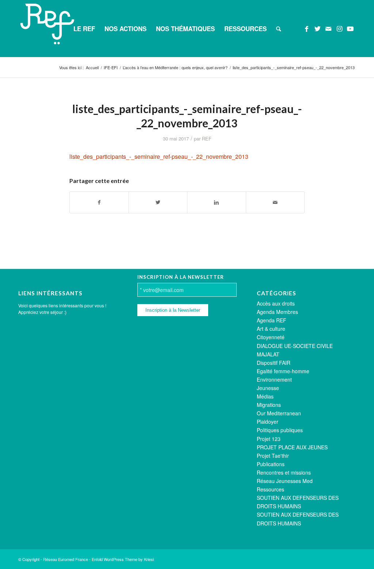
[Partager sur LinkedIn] (216, 202)
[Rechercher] (278, 28)
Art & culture (271, 328)
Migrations (269, 404)
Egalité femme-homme (283, 371)
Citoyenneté (271, 337)
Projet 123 (268, 438)
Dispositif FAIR (273, 362)
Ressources (270, 489)
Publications (271, 464)
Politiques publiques (280, 430)
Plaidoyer (267, 421)
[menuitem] (84, 28)
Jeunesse (268, 388)
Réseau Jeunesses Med (285, 480)
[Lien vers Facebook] (306, 28)
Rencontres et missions (284, 472)
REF (206, 138)
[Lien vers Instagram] (339, 28)
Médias (265, 396)
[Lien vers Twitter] (317, 28)
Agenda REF (271, 320)
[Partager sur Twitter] (158, 202)
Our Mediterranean (279, 413)
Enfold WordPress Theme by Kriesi (123, 559)
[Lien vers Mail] (328, 28)
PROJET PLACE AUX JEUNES (292, 447)
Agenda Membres (277, 311)
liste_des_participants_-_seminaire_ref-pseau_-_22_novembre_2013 (158, 156)
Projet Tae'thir (273, 455)
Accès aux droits (276, 303)
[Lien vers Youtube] (350, 28)
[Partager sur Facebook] (99, 202)
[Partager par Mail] (275, 202)
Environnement (274, 379)
